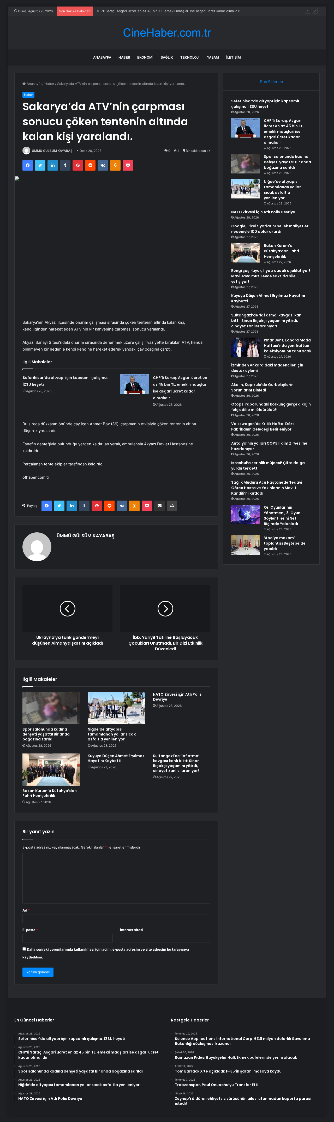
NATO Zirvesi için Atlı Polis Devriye (177, 697)
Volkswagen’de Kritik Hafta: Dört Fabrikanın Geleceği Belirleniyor (262, 426)
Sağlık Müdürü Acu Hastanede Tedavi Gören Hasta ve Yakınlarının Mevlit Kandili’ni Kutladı (266, 488)
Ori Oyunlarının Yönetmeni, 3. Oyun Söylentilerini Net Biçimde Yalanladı (282, 515)
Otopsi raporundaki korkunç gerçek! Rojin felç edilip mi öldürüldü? (271, 407)
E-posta (30, 930)
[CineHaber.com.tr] (167, 32)
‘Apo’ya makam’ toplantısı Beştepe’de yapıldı (285, 543)
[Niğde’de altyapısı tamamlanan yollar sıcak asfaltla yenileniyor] (116, 708)
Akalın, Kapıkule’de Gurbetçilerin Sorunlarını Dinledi (262, 387)
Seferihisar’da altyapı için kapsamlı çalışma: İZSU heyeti (265, 103)
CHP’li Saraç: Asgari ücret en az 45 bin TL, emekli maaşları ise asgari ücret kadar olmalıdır (168, 11)
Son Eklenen (271, 81)
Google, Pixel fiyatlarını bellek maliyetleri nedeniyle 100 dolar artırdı (270, 228)
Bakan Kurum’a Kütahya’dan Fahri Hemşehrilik (49, 793)
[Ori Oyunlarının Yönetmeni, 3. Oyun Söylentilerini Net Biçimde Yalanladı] (245, 514)
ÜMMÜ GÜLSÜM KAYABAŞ (52, 151)
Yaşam (213, 57)
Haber (124, 57)
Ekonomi (145, 57)
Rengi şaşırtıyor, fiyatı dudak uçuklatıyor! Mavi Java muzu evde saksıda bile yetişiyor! (270, 276)
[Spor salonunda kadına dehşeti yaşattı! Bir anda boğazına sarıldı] (51, 708)
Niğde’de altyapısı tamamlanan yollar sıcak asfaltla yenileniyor (112, 734)
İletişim (233, 57)
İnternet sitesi (131, 930)
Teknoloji (190, 57)
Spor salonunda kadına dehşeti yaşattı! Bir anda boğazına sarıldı (46, 734)
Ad (26, 910)
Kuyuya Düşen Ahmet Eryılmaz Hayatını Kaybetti (116, 758)
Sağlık (167, 57)
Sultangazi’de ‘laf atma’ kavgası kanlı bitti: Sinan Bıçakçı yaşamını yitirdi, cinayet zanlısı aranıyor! (176, 763)
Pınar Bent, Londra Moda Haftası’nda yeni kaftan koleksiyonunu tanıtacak (287, 346)
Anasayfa (102, 57)
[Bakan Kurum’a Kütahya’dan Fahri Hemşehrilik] (51, 769)
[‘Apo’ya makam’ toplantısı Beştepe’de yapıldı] (245, 545)
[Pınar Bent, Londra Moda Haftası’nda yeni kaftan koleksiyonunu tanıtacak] (245, 347)
